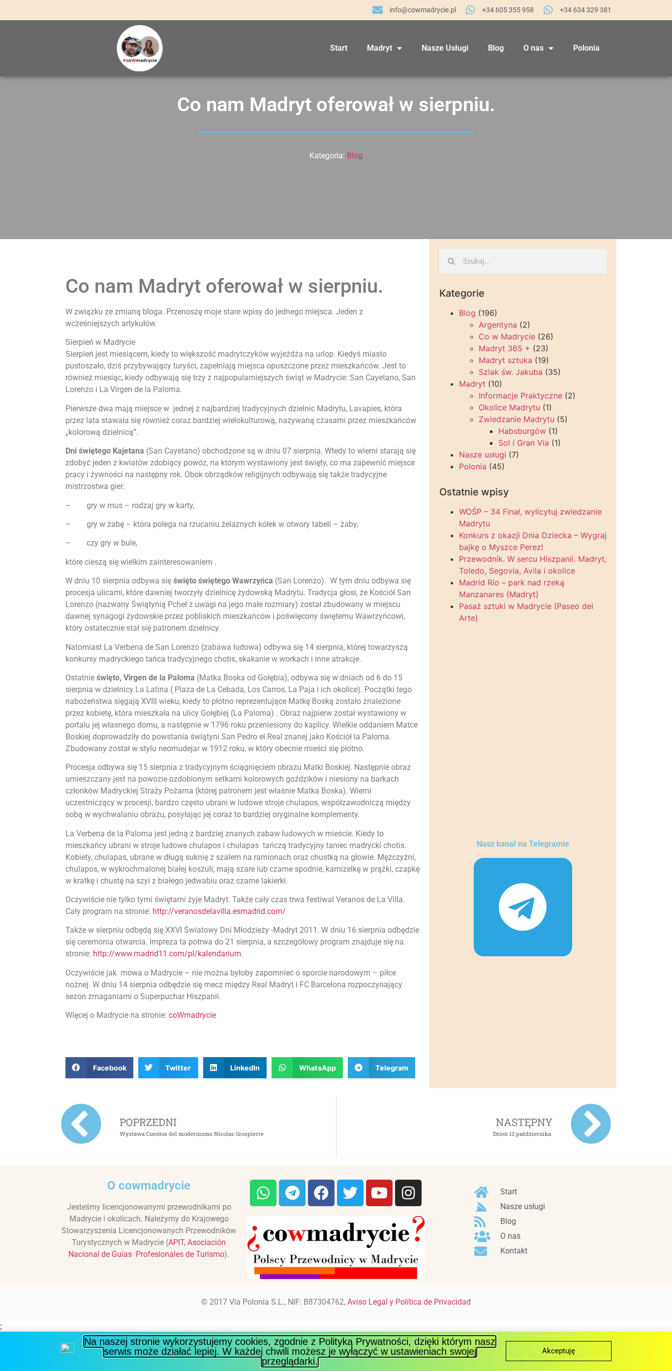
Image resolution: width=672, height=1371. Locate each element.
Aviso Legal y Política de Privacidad (409, 1302)
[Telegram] (523, 907)
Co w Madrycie (507, 336)
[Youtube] (379, 1193)
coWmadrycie (192, 1015)
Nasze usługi (482, 454)
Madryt (379, 48)
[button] (99, 1067)
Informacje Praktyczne (520, 395)
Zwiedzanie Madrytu (516, 419)
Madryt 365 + (504, 348)
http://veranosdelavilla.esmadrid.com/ (219, 911)
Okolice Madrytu (509, 407)
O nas (533, 48)
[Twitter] (350, 1193)
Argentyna (498, 325)
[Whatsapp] (263, 1193)
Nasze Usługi (445, 48)
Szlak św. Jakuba (511, 372)
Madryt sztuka (505, 360)
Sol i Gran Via (523, 443)
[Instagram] (408, 1193)
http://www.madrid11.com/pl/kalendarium (167, 953)
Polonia (586, 48)
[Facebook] (321, 1193)
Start (338, 48)
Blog (496, 48)
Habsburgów (522, 431)
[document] (336, 1351)
